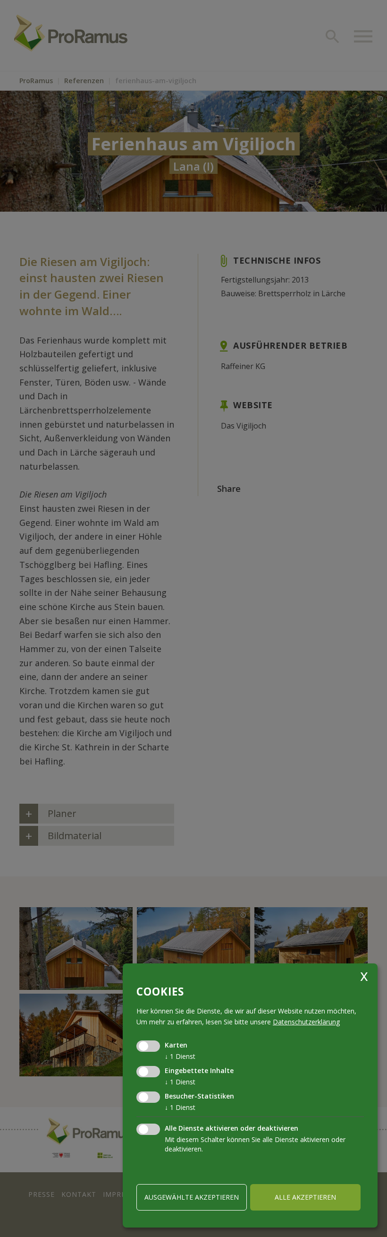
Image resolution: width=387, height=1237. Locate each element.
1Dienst (180, 1056)
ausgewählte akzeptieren (191, 1197)
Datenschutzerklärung (306, 1021)
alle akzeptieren (305, 1197)
